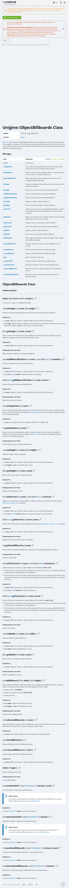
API (6, 45)
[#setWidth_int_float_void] (39, 633)
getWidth (6, 234)
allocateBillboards (9, 244)
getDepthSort (7, 172)
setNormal (7, 209)
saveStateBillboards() (33, 801)
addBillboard (7, 238)
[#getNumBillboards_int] (33, 545)
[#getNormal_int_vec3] (40, 519)
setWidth (6, 230)
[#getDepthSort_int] (28, 428)
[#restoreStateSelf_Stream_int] (51, 817)
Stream (31, 785)
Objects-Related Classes (28, 45)
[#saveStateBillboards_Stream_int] (60, 848)
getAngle (6, 190)
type (4, 257)
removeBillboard (9, 253)
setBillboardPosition (10, 194)
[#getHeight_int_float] (34, 470)
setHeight (6, 201)
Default (54, 159)
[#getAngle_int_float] (33, 331)
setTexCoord (7, 223)
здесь (43, 22)
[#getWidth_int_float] (33, 654)
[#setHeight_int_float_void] (40, 450)
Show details (61, 159)
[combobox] (55, 2)
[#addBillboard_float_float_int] (44, 680)
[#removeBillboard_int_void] (35, 750)
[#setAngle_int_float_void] (38, 308)
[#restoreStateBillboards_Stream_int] (57, 866)
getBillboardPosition (10, 198)
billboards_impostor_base (11, 503)
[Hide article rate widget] (36, 884)
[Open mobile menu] (64, 2)
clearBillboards (8, 250)
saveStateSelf (7, 261)
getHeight (6, 205)
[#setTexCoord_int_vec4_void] (57, 563)
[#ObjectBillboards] (36, 298)
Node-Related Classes (14, 45)
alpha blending (34, 412)
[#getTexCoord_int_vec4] (42, 596)
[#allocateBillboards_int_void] (36, 720)
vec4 (41, 563)
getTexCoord (7, 226)
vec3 (48, 359)
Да (25, 885)
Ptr (26, 785)
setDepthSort (7, 167)
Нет (32, 885)
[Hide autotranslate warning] (63, 29)
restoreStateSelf (8, 265)
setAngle (6, 184)
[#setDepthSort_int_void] (31, 406)
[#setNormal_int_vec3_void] (54, 496)
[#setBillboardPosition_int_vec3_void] (64, 359)
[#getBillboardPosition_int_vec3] (49, 380)
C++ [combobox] (5, 40)
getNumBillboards (9, 178)
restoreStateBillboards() (41, 832)
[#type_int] (20, 768)
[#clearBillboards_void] (26, 740)
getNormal (7, 217)
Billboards (6, 142)
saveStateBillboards (10, 269)
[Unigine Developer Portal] (9, 3)
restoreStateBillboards (11, 274)
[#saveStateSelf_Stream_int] (54, 785)
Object (23, 137)
